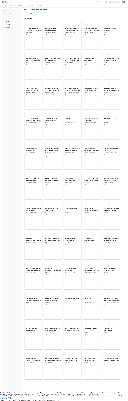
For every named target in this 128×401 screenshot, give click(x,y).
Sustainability (124, 396)
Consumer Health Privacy (6, 400)
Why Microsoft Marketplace (6, 393)
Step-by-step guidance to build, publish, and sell (19, 394)
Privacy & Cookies (26, 400)
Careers (71, 396)
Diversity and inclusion (109, 396)
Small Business (65, 396)
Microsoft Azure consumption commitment (70, 393)
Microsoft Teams (46, 396)
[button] (25, 14)
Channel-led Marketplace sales (69, 394)
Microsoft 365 (26, 396)
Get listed (102, 393)
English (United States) (5, 397)
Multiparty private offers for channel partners (88, 394)
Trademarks (41, 400)
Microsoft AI (3, 396)
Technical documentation (46, 393)
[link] (33, 35)
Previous (65, 387)
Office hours (28, 393)
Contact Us (19, 400)
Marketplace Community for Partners (53, 394)
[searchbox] (13, 14)
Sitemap (14, 400)
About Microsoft (77, 396)
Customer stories (21, 393)
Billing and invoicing (86, 393)
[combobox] (46, 13)
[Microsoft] (6, 2)
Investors (101, 396)
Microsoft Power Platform (36, 396)
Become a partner (95, 393)
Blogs (15, 393)
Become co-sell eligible (37, 394)
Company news (85, 396)
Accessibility (118, 396)
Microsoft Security (10, 396)
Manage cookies (55, 400)
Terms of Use (34, 400)
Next (86, 387)
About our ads (47, 400)
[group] (26, 34)
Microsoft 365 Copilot (56, 396)
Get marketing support (110, 393)
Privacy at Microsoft (94, 396)
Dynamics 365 (18, 396)
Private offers (56, 393)
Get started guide (35, 393)
